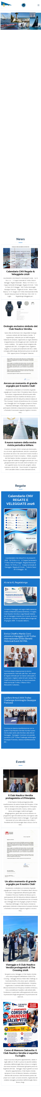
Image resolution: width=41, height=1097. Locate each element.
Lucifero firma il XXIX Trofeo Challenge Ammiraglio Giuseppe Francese (20, 700)
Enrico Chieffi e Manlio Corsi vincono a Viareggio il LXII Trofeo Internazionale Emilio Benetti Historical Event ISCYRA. (20, 637)
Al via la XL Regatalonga (15, 582)
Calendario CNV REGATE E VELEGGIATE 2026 (20, 500)
